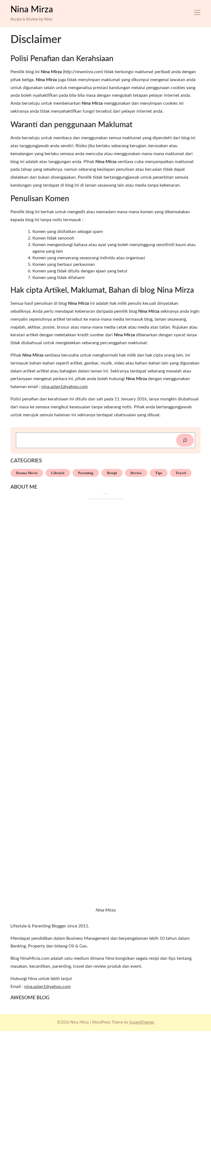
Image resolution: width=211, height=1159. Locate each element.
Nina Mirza (31, 9)
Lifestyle (58, 473)
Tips (158, 473)
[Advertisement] (105, 1094)
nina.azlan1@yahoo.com (64, 387)
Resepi (112, 473)
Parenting (85, 473)
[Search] (185, 440)
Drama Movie (27, 473)
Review (136, 473)
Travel (181, 473)
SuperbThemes (141, 1022)
